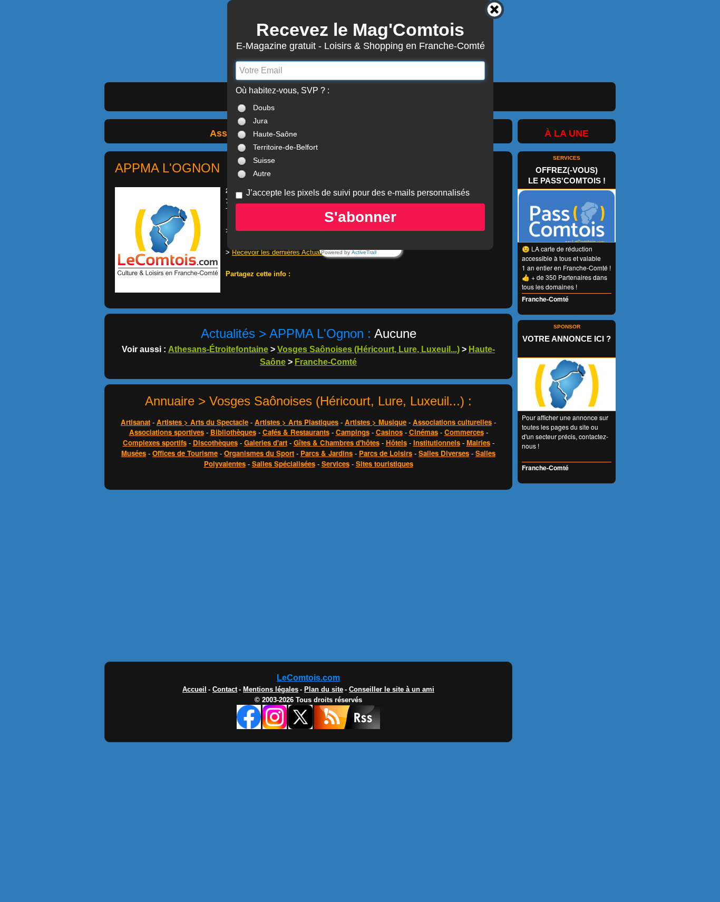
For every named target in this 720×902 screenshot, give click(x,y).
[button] (360, 217)
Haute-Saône (275, 134)
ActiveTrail (364, 252)
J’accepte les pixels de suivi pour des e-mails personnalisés (358, 192)
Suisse (264, 160)
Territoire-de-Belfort (285, 147)
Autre (262, 173)
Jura (260, 121)
